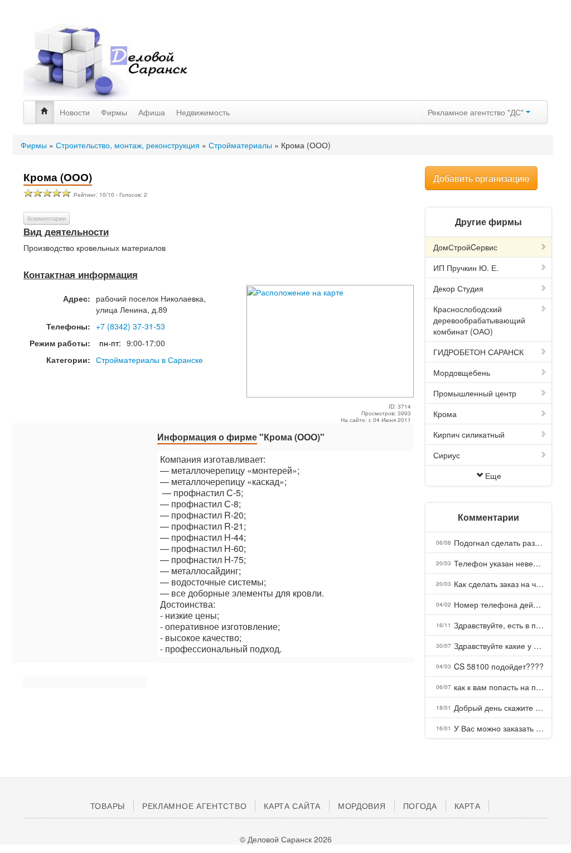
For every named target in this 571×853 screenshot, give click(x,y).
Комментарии (46, 218)
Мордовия (362, 805)
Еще (493, 475)
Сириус (446, 455)
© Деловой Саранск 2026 (286, 839)
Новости (75, 112)
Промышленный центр (474, 393)
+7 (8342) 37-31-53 (130, 326)
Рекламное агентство (194, 805)
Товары (107, 805)
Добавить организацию (481, 178)
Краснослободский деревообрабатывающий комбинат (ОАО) (479, 320)
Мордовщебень (461, 372)
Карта (467, 805)
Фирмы (114, 112)
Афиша (151, 112)
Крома (445, 413)
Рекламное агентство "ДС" (477, 112)
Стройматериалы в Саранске (149, 359)
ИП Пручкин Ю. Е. (466, 267)
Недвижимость (203, 112)
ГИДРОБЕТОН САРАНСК (478, 351)
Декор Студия (458, 288)
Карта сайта (292, 805)
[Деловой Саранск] (107, 61)
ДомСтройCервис (465, 247)
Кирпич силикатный (469, 434)
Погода (420, 805)
